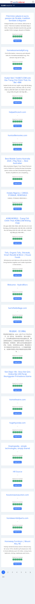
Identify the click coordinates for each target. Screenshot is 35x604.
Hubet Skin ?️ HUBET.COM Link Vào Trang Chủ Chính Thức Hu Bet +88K (17, 80)
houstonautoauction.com (17, 495)
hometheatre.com (17, 399)
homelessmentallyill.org (17, 50)
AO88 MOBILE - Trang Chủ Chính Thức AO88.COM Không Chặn (17, 220)
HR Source (17, 471)
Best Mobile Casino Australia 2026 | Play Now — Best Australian (17, 160)
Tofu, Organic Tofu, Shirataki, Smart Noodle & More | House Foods (17, 254)
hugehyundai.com (17, 423)
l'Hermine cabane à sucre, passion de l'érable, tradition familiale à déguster (17, 18)
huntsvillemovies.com (17, 135)
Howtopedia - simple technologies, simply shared (17, 447)
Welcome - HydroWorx (17, 284)
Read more (17, 41)
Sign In (33, 2)
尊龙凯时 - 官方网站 (17, 331)
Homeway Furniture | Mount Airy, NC (17, 542)
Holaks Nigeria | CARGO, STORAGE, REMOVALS (17, 194)
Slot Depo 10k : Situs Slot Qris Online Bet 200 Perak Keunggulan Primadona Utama (17, 374)
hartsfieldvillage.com (17, 308)
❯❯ (3, 577)
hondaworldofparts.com (17, 518)
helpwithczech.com (17, 112)
